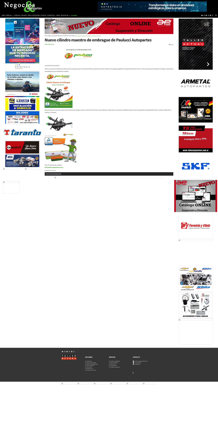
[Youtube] (202, 15)
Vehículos (17, 15)
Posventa (24, 15)
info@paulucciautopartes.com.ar (54, 167)
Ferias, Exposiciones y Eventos (37, 15)
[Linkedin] (210, 15)
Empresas (9, 15)
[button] (9, 15)
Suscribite (74, 15)
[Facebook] (206, 15)
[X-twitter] (208, 15)
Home (3, 15)
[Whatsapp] (212, 15)
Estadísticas (51, 15)
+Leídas (58, 15)
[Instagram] (204, 15)
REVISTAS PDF (64, 15)
